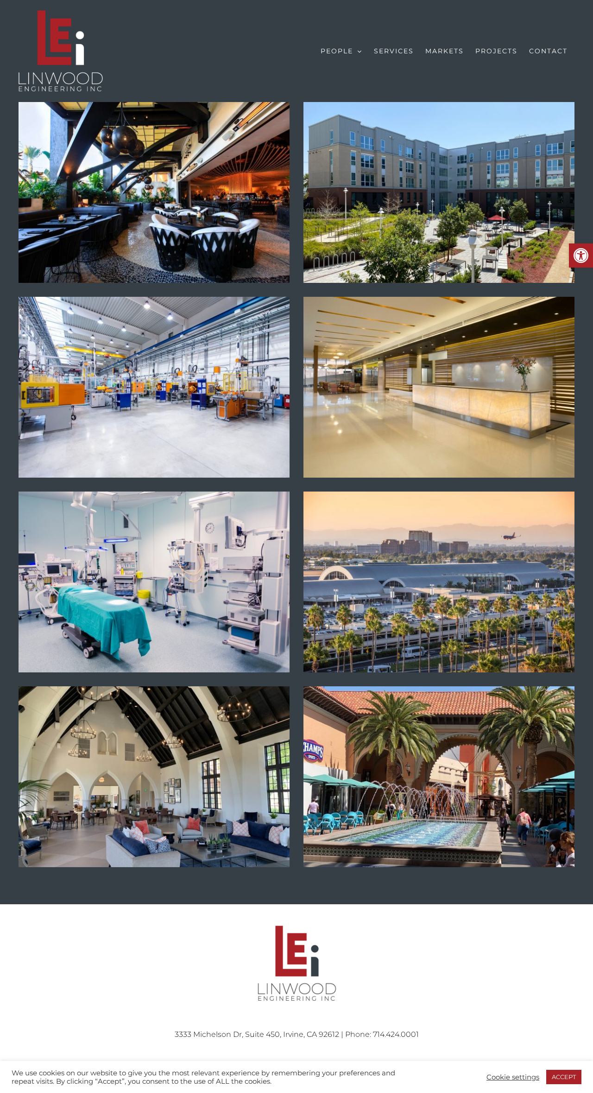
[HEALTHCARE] (154, 582)
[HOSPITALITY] (438, 387)
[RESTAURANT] (154, 192)
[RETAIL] (438, 776)
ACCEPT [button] (564, 1076)
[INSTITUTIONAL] (438, 582)
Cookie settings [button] (512, 1077)
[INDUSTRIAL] (154, 387)
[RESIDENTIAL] (438, 192)
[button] (581, 255)
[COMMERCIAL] (154, 776)
